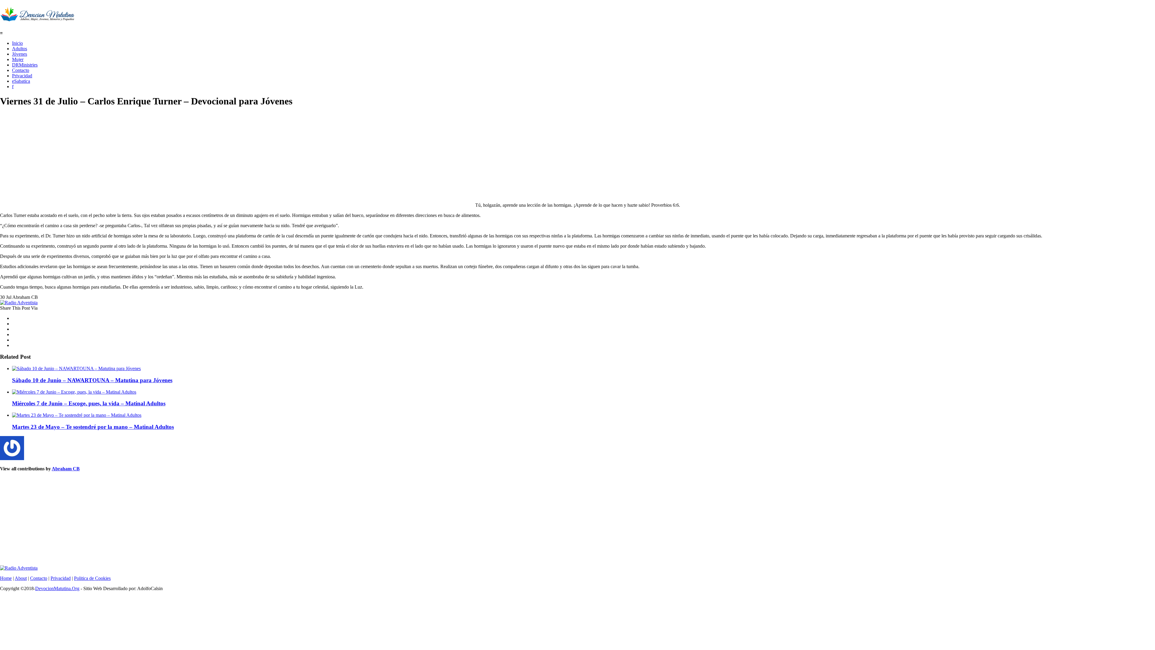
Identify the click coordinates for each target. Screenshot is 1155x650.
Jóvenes (19, 54)
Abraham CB (66, 468)
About (21, 578)
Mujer (17, 59)
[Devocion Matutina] (37, 18)
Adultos (19, 48)
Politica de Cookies (92, 578)
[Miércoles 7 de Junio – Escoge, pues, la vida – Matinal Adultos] (74, 392)
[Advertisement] (180, 155)
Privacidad (22, 75)
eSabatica (21, 81)
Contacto (20, 70)
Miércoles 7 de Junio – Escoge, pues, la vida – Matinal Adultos (88, 403)
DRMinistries (25, 64)
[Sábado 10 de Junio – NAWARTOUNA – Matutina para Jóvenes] (76, 368)
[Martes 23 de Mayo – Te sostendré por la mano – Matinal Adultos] (76, 415)
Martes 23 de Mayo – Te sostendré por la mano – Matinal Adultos (93, 427)
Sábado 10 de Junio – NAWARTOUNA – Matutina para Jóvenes (92, 380)
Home (6, 578)
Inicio (17, 43)
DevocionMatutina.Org (57, 588)
